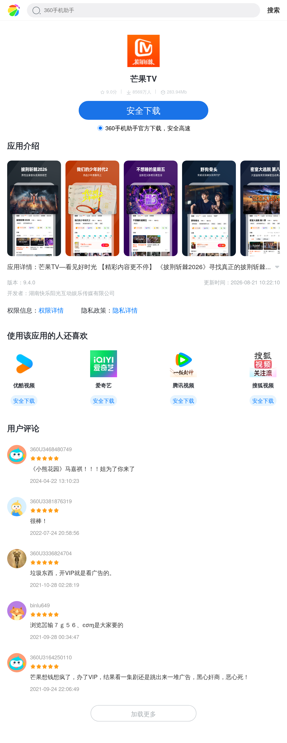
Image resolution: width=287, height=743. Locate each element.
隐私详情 (125, 309)
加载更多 (143, 713)
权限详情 (51, 309)
